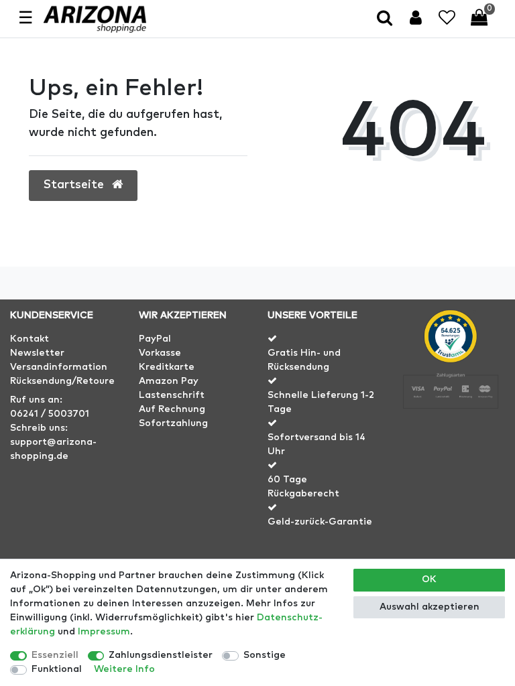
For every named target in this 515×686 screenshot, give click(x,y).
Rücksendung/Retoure (62, 381)
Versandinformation (58, 367)
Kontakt (29, 339)
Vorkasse (160, 353)
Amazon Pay (168, 381)
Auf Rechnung (172, 409)
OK (429, 579)
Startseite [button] (75, 185)
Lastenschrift (172, 395)
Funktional (57, 669)
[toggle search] (385, 19)
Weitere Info (124, 669)
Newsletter (37, 353)
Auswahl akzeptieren (429, 607)
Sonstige (264, 655)
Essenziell (55, 655)
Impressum (104, 631)
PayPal (155, 339)
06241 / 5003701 (49, 414)
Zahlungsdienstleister (161, 655)
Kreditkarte (166, 367)
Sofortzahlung (173, 423)
